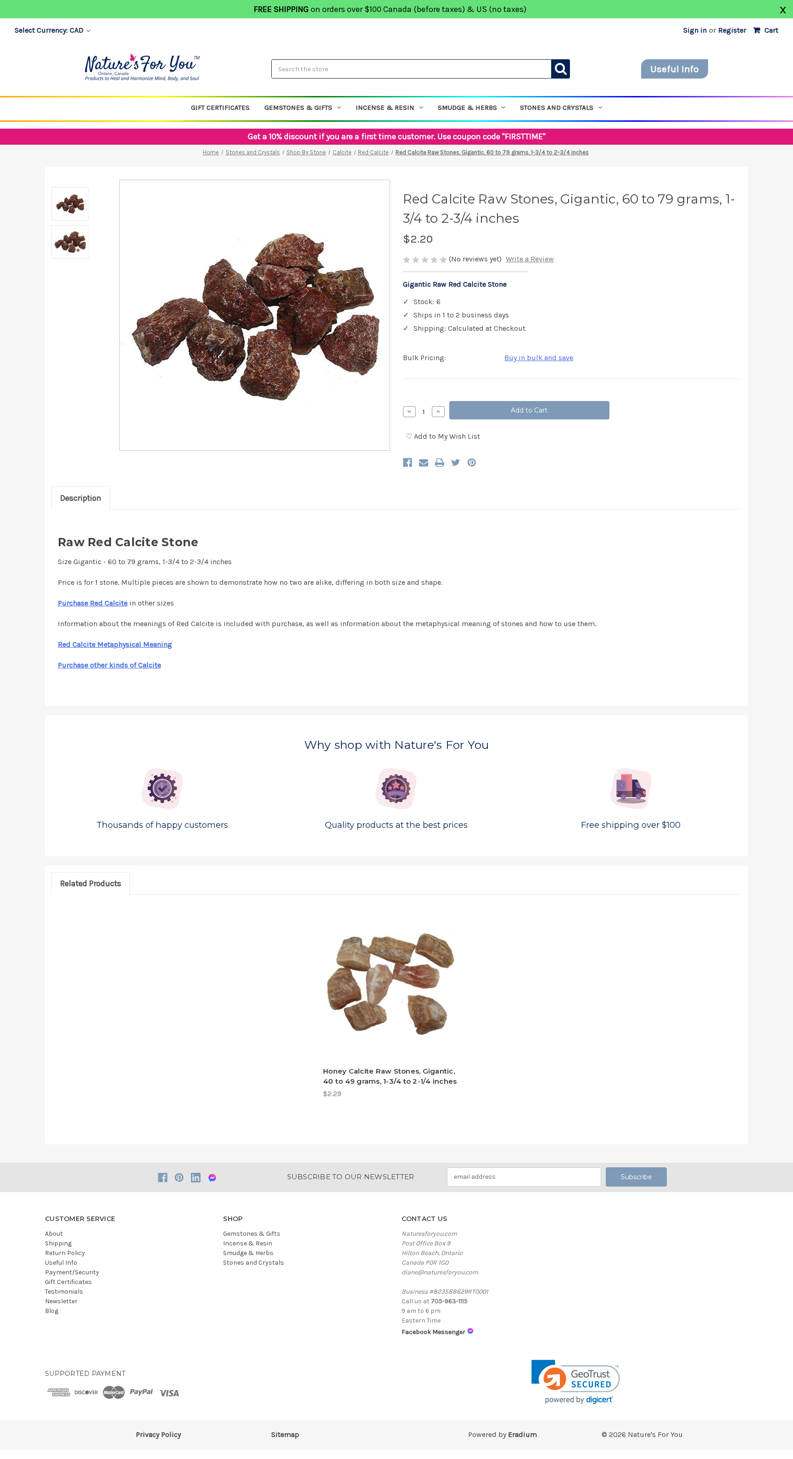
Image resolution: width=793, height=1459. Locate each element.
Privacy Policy (158, 1434)
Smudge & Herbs (467, 107)
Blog (51, 1311)
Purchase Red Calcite (93, 603)
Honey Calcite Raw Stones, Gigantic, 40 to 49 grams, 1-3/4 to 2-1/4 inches (390, 1076)
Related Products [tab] (90, 883)
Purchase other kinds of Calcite (109, 665)
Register (732, 30)
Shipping (58, 1243)
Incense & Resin (385, 107)
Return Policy (65, 1253)
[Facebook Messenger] (212, 1177)
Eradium (522, 1434)
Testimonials (64, 1291)
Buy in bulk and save (538, 357)
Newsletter (61, 1301)
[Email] (423, 462)
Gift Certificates (220, 107)
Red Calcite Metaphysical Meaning (115, 644)
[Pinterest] (471, 462)
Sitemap (285, 1434)
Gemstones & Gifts (298, 107)
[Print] (439, 462)
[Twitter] (455, 462)
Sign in (695, 30)
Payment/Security (72, 1272)
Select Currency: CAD (50, 30)
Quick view (392, 1043)
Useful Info (674, 68)
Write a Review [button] (530, 258)
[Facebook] (407, 462)
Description (80, 498)
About (54, 1234)
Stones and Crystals (556, 107)
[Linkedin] (196, 1177)
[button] (576, 1382)
